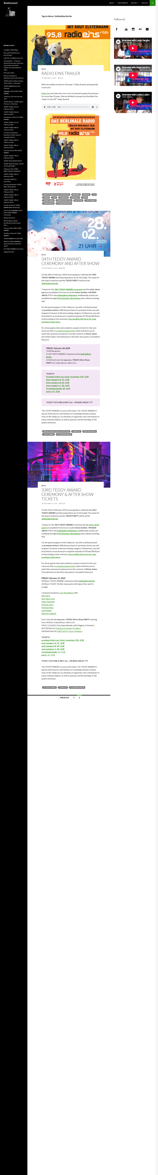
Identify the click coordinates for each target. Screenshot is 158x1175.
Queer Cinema (49, 200)
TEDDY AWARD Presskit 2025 (13, 238)
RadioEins (78, 200)
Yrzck (71, 631)
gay (94, 194)
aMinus (78, 631)
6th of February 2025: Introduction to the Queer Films (12, 223)
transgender (49, 203)
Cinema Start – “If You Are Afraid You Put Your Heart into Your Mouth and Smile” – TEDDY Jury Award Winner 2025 (13, 65)
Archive (134, 3)
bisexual (86, 194)
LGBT (54, 197)
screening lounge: (49, 652)
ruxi (61, 78)
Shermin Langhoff (48, 613)
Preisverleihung (90, 431)
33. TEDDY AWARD (50, 687)
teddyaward (91, 200)
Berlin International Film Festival (56, 194)
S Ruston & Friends (64, 628)
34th (56, 289)
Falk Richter (46, 610)
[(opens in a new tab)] (73, 289)
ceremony (78, 289)
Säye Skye (45, 596)
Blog (43, 69)
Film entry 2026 (9, 73)
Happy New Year (9, 252)
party (44, 655)
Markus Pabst (47, 607)
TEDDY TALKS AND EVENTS (13, 161)
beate (63, 268)
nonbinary (64, 197)
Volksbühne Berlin (64, 203)
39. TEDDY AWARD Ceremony (13, 249)
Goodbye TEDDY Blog (11, 50)
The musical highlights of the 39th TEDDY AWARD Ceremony (13, 212)
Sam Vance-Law (48, 598)
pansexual (75, 197)
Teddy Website (122, 3)
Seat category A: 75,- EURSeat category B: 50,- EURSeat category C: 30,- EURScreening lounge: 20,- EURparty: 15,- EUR (58, 385)
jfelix (63, 503)
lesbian (46, 197)
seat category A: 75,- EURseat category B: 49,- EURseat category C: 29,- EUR (52, 646)
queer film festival (64, 200)
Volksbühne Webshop (67, 295)
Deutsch (145, 3)
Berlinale (76, 194)
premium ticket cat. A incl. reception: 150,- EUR (62, 640)
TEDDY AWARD (66, 289)
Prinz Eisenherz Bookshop (68, 298)
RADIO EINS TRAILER (60, 73)
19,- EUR (61, 652)
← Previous (63, 698)
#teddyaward (11, 3)
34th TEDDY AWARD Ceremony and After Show (70, 261)
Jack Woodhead (66, 593)
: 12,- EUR (51, 655)
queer (84, 197)
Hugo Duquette (48, 601)
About (111, 3)
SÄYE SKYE (62, 631)
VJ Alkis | (77, 628)
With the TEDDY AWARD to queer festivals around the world (12, 244)
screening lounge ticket (65, 331)
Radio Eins (45, 93)
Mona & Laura (47, 604)
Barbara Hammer (9, 218)
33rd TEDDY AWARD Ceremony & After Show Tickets (67, 494)
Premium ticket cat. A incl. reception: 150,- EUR (67, 376)
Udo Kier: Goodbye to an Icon (13, 58)
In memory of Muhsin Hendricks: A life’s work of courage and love (12, 135)
